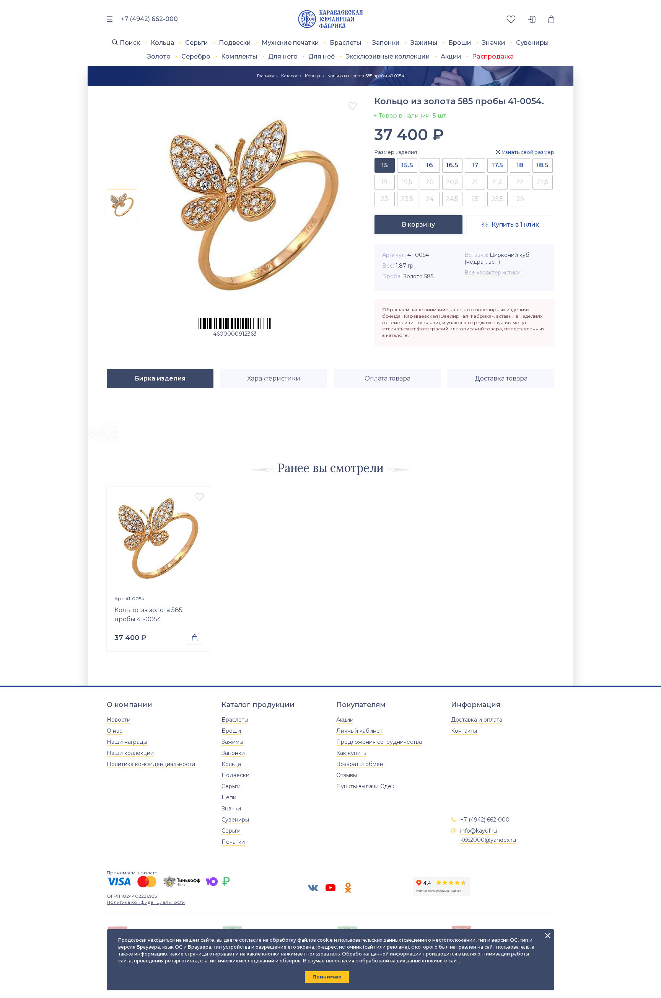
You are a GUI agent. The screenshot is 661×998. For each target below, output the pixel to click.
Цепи (228, 797)
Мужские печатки (290, 42)
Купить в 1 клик (510, 224)
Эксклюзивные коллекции (387, 56)
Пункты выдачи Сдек (365, 786)
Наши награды (127, 741)
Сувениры (532, 42)
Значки (493, 42)
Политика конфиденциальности (151, 764)
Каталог (289, 75)
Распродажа (493, 56)
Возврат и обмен (359, 764)
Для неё (321, 56)
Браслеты (345, 42)
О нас (114, 730)
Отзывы (346, 775)
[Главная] (330, 19)
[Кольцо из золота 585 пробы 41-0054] (158, 538)
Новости (118, 719)
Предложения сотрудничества (379, 741)
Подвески (235, 42)
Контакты (464, 730)
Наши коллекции (130, 753)
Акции (451, 56)
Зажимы (424, 42)
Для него (283, 56)
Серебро (195, 56)
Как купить (351, 753)
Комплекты (239, 56)
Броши (459, 42)
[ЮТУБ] (330, 888)
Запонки (386, 42)
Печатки (233, 841)
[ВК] (313, 888)
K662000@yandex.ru (488, 839)
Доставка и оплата (476, 719)
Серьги (196, 42)
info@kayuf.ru (478, 830)
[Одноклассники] (348, 888)
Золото (159, 56)
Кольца (162, 42)
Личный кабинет (359, 730)
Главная (265, 75)
